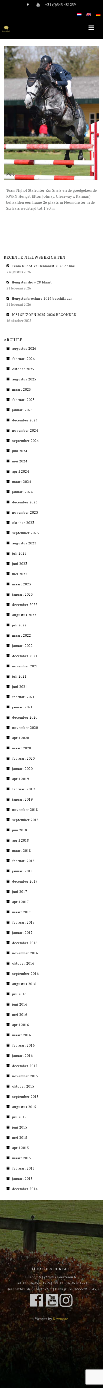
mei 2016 (19, 1014)
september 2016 (25, 973)
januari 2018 (22, 871)
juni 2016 (19, 1004)
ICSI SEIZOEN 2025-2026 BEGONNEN (44, 314)
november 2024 (25, 430)
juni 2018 (19, 830)
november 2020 (25, 727)
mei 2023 (19, 574)
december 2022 (25, 604)
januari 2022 (22, 645)
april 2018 (20, 840)
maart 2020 (21, 748)
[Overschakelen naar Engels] (89, 11)
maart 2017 (21, 912)
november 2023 (25, 512)
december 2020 (25, 717)
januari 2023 (22, 594)
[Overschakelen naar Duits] (98, 11)
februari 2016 (23, 1045)
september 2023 (25, 533)
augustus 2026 (24, 348)
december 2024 (25, 420)
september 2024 (25, 440)
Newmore (60, 1318)
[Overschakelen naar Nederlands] (79, 11)
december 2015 (25, 1066)
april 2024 (20, 471)
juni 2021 (19, 686)
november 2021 (25, 666)
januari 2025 (22, 410)
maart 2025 (21, 389)
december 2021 (25, 656)
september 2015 (25, 1096)
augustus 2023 (24, 543)
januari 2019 (22, 799)
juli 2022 (19, 625)
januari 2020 (22, 768)
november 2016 (25, 953)
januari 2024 (22, 492)
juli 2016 (19, 994)
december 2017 (25, 881)
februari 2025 (23, 399)
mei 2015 (19, 1137)
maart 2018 (21, 850)
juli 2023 (19, 553)
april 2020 (20, 738)
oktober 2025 (23, 369)
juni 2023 (19, 563)
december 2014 (25, 1189)
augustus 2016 (24, 984)
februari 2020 (23, 758)
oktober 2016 (23, 963)
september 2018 (25, 820)
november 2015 (25, 1076)
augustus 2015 (24, 1107)
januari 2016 (22, 1055)
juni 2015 (19, 1127)
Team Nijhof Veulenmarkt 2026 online (43, 266)
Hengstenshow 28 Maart (32, 282)
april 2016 (20, 1025)
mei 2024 (19, 461)
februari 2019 (23, 789)
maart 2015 (21, 1158)
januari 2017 (22, 932)
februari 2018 (23, 861)
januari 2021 (22, 707)
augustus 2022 (24, 615)
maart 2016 (21, 1035)
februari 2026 (23, 358)
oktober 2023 (23, 522)
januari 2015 (22, 1178)
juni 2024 (19, 451)
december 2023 (25, 502)
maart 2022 (21, 635)
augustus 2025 (24, 379)
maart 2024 (21, 481)
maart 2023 (21, 584)
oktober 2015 (23, 1086)
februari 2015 (23, 1168)
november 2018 (25, 809)
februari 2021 (23, 697)
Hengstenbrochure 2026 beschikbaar (42, 298)
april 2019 (20, 779)
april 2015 (20, 1148)
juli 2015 (19, 1117)
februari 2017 (23, 922)
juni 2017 (19, 891)
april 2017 (20, 902)
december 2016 (25, 943)
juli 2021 (19, 676)
